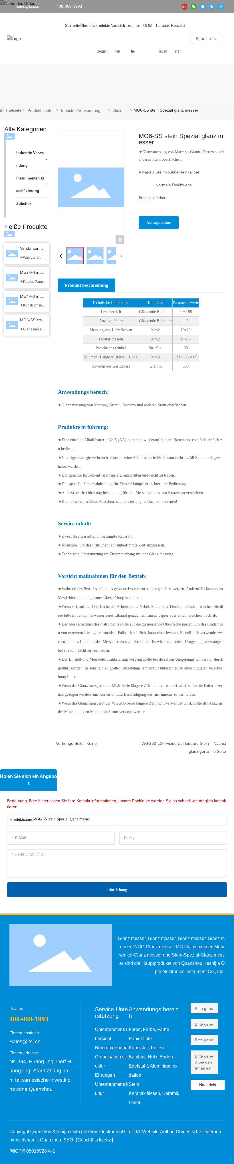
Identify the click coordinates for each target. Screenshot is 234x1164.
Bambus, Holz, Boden (151, 1056)
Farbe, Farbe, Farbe (149, 1029)
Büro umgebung (111, 1047)
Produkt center (40, 110)
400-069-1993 (69, 6)
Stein (117, 110)
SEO (68, 1139)
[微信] (193, 6)
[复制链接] (221, 6)
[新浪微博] (184, 6)
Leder (134, 1102)
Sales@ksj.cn (27, 6)
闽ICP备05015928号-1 (32, 1151)
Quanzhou (50, 1139)
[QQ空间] (212, 6)
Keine (91, 743)
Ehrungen (105, 1075)
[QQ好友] (202, 6)
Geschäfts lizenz (94, 1139)
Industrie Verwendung (80, 110)
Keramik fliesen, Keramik (154, 1093)
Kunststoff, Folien (146, 1047)
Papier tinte (140, 1038)
